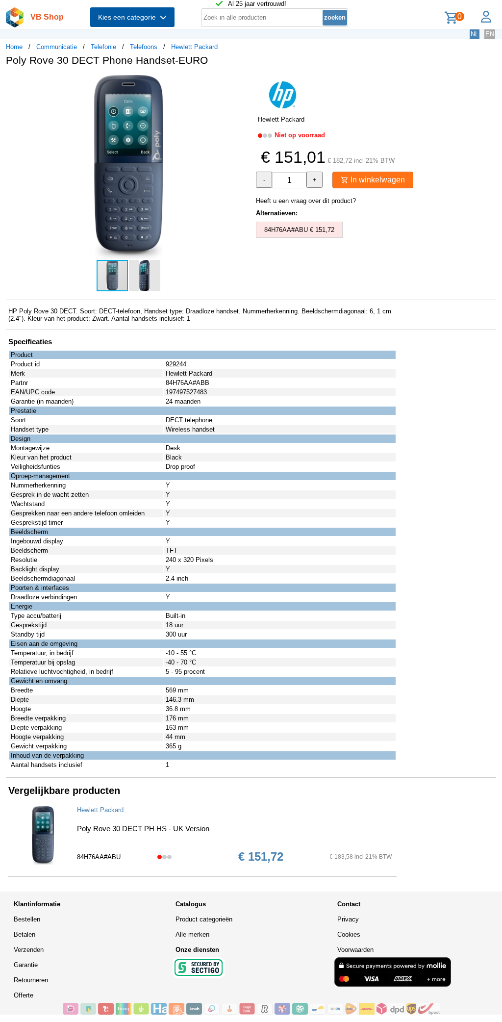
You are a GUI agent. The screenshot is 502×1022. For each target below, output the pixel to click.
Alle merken (192, 934)
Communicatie (56, 47)
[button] (242, 84)
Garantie (26, 965)
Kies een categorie (129, 17)
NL (474, 34)
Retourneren (31, 980)
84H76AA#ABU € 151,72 (299, 229)
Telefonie (103, 47)
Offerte (23, 995)
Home (14, 47)
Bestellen (27, 919)
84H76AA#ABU (99, 857)
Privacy (348, 919)
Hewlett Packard (194, 47)
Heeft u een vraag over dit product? (306, 200)
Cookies (348, 934)
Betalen (24, 934)
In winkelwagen (377, 180)
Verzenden (29, 949)
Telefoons (143, 47)
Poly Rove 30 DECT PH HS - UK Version (143, 828)
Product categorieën (204, 919)
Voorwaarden (355, 949)
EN (489, 34)
